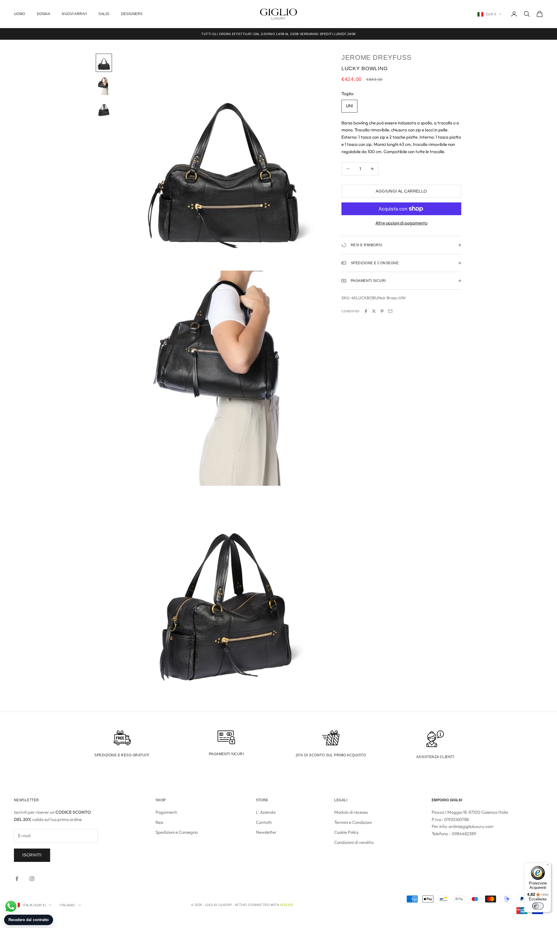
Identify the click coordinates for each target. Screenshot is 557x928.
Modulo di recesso (351, 812)
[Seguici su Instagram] (32, 879)
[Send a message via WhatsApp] (11, 906)
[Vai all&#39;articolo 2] (104, 86)
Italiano (67, 905)
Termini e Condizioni (353, 822)
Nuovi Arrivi (74, 14)
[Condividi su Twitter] (374, 311)
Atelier (287, 905)
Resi (159, 822)
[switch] (538, 905)
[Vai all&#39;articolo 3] (104, 109)
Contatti (264, 822)
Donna (43, 14)
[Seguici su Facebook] (17, 879)
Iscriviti (32, 855)
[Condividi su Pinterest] (382, 311)
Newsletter (266, 832)
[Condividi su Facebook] (366, 311)
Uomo (19, 14)
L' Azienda (266, 812)
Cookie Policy (346, 832)
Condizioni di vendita (354, 842)
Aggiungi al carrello (401, 191)
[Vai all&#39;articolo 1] (104, 63)
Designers (132, 14)
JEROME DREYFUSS (376, 57)
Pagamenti (166, 812)
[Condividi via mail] (390, 311)
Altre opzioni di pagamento (401, 223)
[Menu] (547, 866)
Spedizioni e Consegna (176, 832)
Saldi (103, 14)
